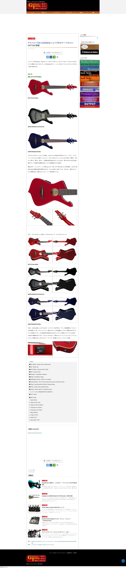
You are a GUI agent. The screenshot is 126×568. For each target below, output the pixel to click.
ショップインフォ (56, 12)
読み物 (81, 12)
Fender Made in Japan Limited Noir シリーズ (53, 507)
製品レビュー (44, 12)
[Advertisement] (63, 24)
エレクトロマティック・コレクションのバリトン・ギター (55, 532)
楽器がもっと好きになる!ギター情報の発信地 (34, 563)
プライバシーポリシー (62, 552)
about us (55, 552)
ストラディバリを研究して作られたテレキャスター (42, 544)
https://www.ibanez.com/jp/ (35, 432)
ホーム (51, 552)
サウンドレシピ (69, 12)
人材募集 (74, 552)
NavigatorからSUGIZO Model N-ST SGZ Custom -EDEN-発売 (57, 496)
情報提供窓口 (69, 552)
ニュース (32, 12)
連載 (93, 12)
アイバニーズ (31, 471)
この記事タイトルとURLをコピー (53, 52)
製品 (34, 469)
